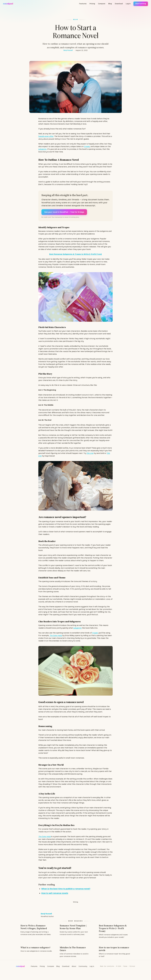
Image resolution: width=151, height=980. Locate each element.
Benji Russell (68, 50)
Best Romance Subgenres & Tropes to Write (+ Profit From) (113, 928)
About (74, 966)
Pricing (92, 4)
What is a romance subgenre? (35, 947)
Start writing (140, 4)
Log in (128, 4)
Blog (110, 4)
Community (83, 966)
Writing (75, 902)
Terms (125, 966)
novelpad (8, 3)
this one (90, 453)
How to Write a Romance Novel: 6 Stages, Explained (33, 927)
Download (119, 4)
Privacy (132, 966)
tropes (87, 146)
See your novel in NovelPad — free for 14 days (64, 212)
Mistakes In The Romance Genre (73, 949)
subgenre (42, 149)
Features (82, 4)
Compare (101, 4)
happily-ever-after (46, 136)
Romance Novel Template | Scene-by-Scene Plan (73, 927)
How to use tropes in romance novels (114, 949)
